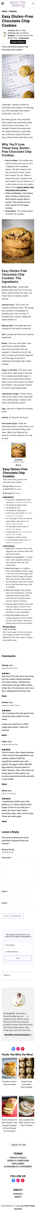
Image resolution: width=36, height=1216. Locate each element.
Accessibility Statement (18, 1166)
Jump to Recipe (18, 42)
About (18, 1197)
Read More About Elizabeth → (18, 1035)
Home (4, 11)
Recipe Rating (8, 849)
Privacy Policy (18, 1157)
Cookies (13, 11)
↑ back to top (18, 1145)
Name (5, 891)
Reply (4, 696)
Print (19, 465)
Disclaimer (18, 1163)
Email (5, 903)
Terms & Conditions (18, 1160)
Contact (18, 1194)
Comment (7, 858)
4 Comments (24, 38)
